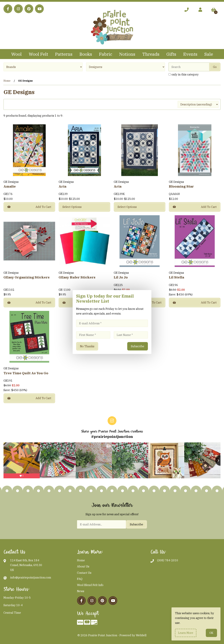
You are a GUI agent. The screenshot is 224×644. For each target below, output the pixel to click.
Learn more (185, 633)
